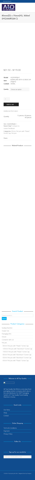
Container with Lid (8, 340)
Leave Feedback (9, 128)
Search (4, 318)
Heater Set (5, 331)
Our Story (7, 410)
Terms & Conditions (10, 428)
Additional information (11, 111)
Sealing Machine (7, 328)
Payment (7, 431)
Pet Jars (14, 133)
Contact (6, 416)
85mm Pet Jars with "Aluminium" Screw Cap (17, 355)
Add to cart (10, 104)
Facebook (5, 446)
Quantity (6, 89)
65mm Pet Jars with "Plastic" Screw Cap (20, 221)
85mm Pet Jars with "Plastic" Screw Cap (17, 132)
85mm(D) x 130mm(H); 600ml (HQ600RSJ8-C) (17, 177)
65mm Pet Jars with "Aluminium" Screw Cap (17, 358)
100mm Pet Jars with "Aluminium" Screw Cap (17, 349)
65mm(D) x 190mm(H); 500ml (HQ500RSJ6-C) (17, 217)
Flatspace (29, 473)
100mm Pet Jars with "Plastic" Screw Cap (16, 352)
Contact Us (15, 126)
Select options (9, 172)
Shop (5, 413)
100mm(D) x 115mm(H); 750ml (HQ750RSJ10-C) (17, 296)
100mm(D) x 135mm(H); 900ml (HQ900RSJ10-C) (17, 256)
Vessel (4, 337)
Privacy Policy (8, 434)
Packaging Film (6, 334)
